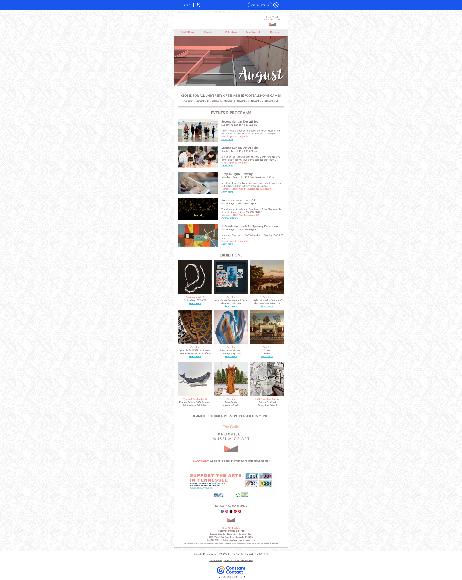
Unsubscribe (216, 560)
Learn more (227, 139)
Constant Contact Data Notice (238, 560)
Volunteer (231, 32)
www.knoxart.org (247, 540)
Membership (253, 32)
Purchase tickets (229, 218)
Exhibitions (187, 32)
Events (208, 32)
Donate (274, 32)
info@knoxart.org (229, 540)
